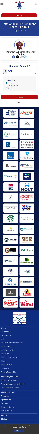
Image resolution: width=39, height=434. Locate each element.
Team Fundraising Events (10, 388)
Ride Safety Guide (7, 350)
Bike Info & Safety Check (9, 357)
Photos (4, 419)
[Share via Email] (21, 56)
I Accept (19, 431)
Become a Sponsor (8, 407)
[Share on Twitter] (17, 56)
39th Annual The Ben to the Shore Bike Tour (19, 25)
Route (3, 361)
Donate (19, 15)
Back (20, 102)
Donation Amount (19, 66)
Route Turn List (6, 365)
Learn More (21, 427)
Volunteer (5, 396)
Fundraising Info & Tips (9, 380)
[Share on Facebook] (13, 56)
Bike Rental (5, 354)
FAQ (2, 339)
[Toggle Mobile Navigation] (2, 4)
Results (4, 415)
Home (3, 328)
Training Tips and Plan (8, 372)
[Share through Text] (24, 56)
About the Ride (6, 335)
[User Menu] (36, 4)
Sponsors (4, 403)
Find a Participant (7, 392)
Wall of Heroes (6, 411)
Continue (19, 97)
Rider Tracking (6, 346)
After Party (5, 368)
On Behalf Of (10, 80)
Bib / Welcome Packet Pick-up (11, 343)
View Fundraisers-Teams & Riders (12, 384)
